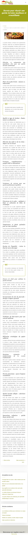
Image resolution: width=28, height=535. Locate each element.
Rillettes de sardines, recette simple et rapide (12, 517)
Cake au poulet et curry (20, 461)
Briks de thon (7, 460)
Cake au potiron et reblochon (8, 520)
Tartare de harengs (6, 515)
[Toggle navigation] (25, 2)
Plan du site (14, 534)
